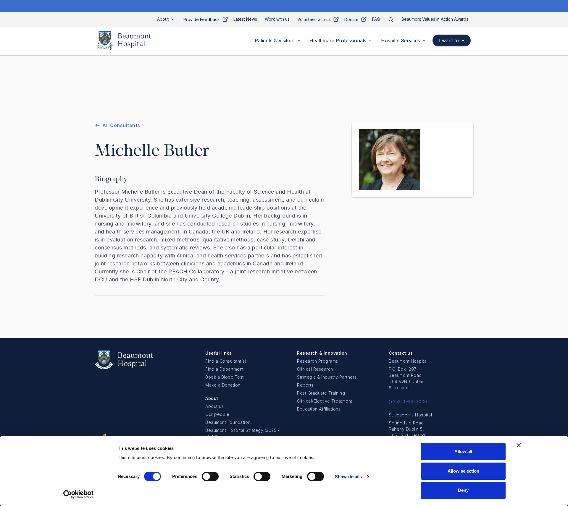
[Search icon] (390, 19)
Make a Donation (223, 384)
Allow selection (463, 470)
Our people (217, 414)
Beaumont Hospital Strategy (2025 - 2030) (242, 433)
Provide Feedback (201, 19)
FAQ (376, 19)
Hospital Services (400, 40)
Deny (463, 490)
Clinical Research (315, 369)
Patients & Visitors (275, 40)
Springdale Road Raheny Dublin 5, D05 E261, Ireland (407, 429)
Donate (351, 19)
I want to (449, 40)
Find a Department (224, 369)
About (163, 19)
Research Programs (317, 361)
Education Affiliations (319, 408)
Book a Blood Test (224, 377)
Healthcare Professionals (337, 40)
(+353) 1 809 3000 (408, 401)
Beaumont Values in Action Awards (434, 19)
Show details (348, 476)
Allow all (463, 451)
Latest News (245, 19)
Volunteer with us (314, 19)
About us (214, 406)
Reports (305, 384)
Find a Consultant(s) (225, 361)
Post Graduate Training (321, 392)
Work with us (277, 19)
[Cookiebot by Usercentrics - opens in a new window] (78, 494)
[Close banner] (519, 445)
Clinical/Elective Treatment (324, 400)
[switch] (210, 476)
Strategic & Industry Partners (327, 377)
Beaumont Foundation (228, 422)
